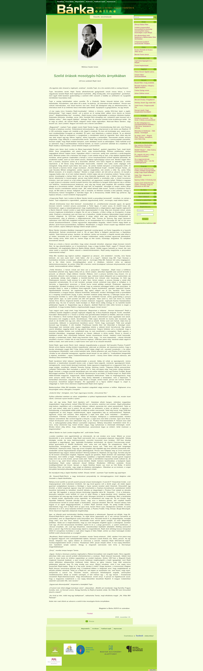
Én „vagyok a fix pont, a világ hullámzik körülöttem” (144, 155)
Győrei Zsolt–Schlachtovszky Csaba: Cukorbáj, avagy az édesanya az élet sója (144, 184)
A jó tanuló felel (143, 193)
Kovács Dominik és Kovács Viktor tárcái (144, 50)
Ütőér (144, 47)
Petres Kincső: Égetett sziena (144, 72)
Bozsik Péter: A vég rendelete (144, 83)
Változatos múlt (144, 58)
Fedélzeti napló (99, 1)
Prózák (143, 97)
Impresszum (111, 1)
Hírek (144, 22)
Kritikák (144, 116)
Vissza (91, 621)
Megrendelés (79, 1)
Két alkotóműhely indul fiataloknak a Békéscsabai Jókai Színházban (145, 37)
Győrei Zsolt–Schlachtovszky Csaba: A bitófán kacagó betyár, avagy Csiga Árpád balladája (145, 170)
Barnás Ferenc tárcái (142, 54)
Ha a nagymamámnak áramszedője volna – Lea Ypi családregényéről (144, 160)
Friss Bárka (70, 1)
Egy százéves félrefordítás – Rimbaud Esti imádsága (144, 146)
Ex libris (144, 190)
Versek (143, 80)
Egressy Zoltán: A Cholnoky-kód (145, 180)
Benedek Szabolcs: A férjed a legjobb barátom (144, 86)
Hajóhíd (144, 69)
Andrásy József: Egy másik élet (145, 102)
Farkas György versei (142, 90)
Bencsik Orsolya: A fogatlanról (144, 99)
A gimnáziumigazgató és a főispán (143, 61)
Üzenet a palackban (143, 200)
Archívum (89, 1)
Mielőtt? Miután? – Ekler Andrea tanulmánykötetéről (145, 150)
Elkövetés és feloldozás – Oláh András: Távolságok (145, 131)
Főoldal (90, 613)
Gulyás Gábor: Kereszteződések (140, 75)
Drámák (144, 166)
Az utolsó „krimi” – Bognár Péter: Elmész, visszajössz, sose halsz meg (144, 137)
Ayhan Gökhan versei (142, 93)
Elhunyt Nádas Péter (141, 24)
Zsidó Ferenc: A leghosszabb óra (144, 106)
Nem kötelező (144, 197)
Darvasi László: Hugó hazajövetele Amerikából (143, 111)
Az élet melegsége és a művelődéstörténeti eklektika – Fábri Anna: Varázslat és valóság (145, 125)
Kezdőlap (60, 1)
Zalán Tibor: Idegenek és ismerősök (143, 176)
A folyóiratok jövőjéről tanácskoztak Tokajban (142, 42)
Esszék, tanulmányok (144, 143)
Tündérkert (144, 203)
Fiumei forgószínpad (141, 65)
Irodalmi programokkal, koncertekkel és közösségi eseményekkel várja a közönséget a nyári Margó (143, 30)
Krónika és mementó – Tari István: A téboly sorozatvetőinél (145, 119)
